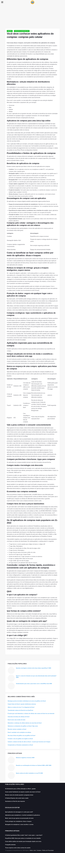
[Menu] (2, 2)
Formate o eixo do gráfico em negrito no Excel (20, 738)
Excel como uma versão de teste (16, 719)
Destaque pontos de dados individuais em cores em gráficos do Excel (27, 701)
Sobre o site (33, 850)
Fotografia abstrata (10, 844)
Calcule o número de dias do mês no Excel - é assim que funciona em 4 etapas (29, 741)
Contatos (39, 850)
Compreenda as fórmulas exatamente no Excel (20, 745)
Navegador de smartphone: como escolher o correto (19, 824)
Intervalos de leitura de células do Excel (18, 716)
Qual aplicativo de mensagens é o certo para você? (19, 812)
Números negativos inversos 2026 (25, 757)
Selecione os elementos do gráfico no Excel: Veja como (23, 726)
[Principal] (32, 2)
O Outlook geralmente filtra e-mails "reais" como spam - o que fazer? (23, 835)
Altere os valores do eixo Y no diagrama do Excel (21, 707)
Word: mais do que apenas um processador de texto (19, 818)
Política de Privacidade (48, 850)
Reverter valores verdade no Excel (17, 729)
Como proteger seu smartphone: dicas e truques (18, 821)
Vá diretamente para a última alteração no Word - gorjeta (20, 788)
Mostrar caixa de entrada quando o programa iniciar (19, 795)
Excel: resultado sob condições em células (19, 732)
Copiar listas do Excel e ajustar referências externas (22, 704)
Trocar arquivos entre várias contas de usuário (17, 847)
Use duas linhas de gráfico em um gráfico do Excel (21, 735)
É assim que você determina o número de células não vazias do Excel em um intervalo (31, 713)
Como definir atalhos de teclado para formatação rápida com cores (23, 841)
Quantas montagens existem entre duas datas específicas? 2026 (33, 668)
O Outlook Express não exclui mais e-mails (16, 798)
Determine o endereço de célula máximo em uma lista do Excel (25, 723)
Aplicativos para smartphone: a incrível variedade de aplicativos (22, 815)
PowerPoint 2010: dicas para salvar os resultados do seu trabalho (23, 838)
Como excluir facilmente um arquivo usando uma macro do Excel (22, 791)
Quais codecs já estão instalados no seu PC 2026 (29, 773)
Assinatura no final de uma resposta (15, 801)
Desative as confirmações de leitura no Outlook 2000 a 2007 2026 (33, 765)
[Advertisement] (32, 16)
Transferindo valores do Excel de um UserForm (20, 710)
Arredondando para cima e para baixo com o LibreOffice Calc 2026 (34, 683)
